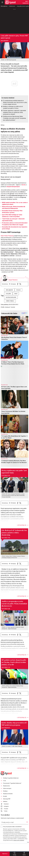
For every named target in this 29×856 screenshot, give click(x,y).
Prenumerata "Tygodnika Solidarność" (12, 783)
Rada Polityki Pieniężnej (7, 236)
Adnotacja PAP (6, 799)
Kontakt (5, 796)
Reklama (5, 801)
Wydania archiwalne (8, 794)
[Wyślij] (27, 822)
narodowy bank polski (11, 297)
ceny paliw (8, 293)
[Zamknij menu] (2, 2)
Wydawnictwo (6, 786)
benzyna (18, 290)
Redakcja (5, 791)
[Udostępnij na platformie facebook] (18, 284)
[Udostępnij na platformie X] (20, 284)
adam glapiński (9, 290)
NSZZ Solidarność (25, 2)
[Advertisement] (15, 20)
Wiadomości (12, 6)
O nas (4, 780)
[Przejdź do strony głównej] (10, 2)
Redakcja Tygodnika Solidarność (11, 778)
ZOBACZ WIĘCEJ (10, 301)
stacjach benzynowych (13, 187)
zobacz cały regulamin (18, 840)
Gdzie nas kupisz (7, 788)
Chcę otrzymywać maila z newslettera (12, 826)
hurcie (24, 185)
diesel (15, 293)
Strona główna (4, 6)
